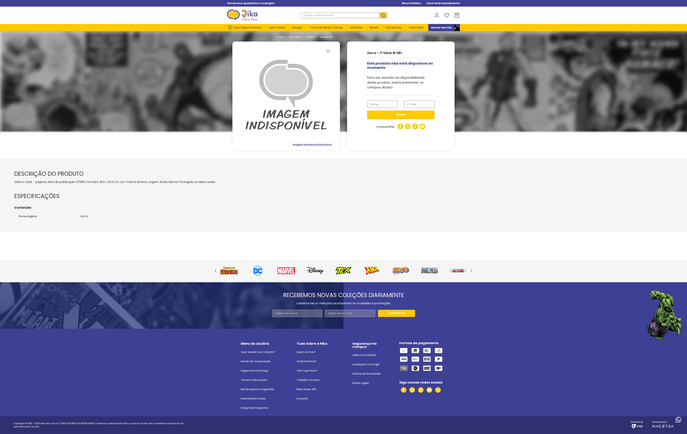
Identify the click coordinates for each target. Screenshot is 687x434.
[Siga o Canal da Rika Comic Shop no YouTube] (429, 390)
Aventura (311, 36)
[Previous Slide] (215, 271)
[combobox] (343, 15)
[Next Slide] (471, 271)
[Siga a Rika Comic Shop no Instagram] (412, 390)
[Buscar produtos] (384, 15)
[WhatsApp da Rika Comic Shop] (438, 390)
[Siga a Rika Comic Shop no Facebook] (403, 390)
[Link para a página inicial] (281, 37)
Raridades (295, 36)
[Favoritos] (447, 15)
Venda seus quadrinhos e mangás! (251, 3)
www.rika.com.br (49, 423)
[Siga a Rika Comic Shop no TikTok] (421, 390)
